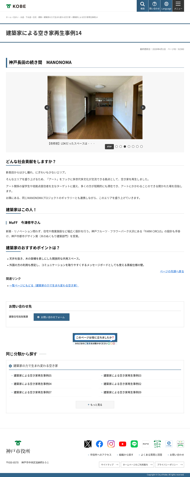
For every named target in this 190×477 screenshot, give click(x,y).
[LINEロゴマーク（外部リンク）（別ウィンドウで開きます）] (134, 443)
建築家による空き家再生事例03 (122, 375)
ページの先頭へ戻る (172, 271)
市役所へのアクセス (100, 454)
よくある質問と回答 (151, 454)
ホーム (8, 17)
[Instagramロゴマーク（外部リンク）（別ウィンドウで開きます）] (111, 443)
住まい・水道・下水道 (22, 17)
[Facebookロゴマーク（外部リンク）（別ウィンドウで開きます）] (99, 444)
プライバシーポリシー (167, 464)
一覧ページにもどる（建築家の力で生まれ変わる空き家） (44, 285)
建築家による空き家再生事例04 (33, 384)
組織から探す (126, 454)
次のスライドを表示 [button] (142, 107)
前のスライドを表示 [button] (47, 107)
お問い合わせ (177, 454)
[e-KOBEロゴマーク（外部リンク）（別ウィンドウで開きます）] (168, 443)
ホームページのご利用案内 (135, 464)
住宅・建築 (37, 17)
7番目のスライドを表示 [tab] (142, 146)
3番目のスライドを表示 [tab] (125, 146)
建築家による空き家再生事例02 (122, 384)
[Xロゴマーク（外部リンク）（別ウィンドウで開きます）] (87, 444)
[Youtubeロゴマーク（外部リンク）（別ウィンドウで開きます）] (122, 444)
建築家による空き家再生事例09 (122, 392)
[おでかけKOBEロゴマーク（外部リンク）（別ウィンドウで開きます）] (180, 444)
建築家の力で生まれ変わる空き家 (57, 17)
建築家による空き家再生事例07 (33, 392)
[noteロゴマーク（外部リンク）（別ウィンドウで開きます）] (145, 443)
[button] (142, 6)
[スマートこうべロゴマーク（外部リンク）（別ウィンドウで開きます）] (157, 444)
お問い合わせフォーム (53, 317)
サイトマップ (107, 464)
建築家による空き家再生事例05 (33, 375)
